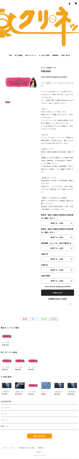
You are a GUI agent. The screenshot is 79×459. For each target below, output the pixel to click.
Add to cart (57, 293)
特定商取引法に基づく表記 (27, 448)
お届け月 (44, 254)
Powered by (37, 455)
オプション (4, 420)
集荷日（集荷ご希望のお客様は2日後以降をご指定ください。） (57, 230)
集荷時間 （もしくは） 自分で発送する (56, 243)
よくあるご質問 (44, 55)
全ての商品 (18, 55)
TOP (10, 55)
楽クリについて (30, 55)
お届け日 (44, 265)
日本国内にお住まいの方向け (57, 299)
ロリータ (4, 414)
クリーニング (5, 407)
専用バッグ (4, 426)
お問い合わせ (65, 55)
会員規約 (40, 448)
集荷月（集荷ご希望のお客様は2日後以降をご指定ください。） (57, 216)
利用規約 (55, 55)
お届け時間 (45, 276)
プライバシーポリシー (9, 448)
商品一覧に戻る (39, 436)
